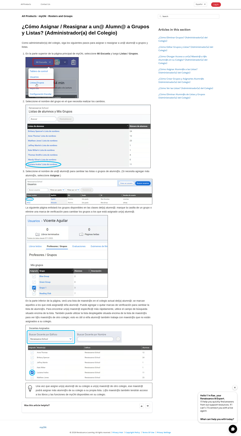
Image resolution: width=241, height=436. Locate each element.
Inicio (26, 4)
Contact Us (45, 4)
